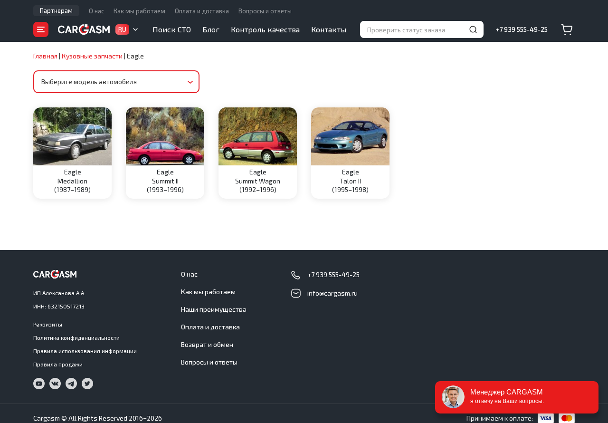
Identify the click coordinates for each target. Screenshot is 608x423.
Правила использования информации (85, 350)
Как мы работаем (139, 11)
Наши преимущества (214, 309)
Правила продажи (58, 364)
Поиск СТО (171, 29)
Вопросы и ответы (265, 11)
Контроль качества (265, 29)
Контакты (328, 29)
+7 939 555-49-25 (521, 29)
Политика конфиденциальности (76, 337)
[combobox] (116, 81)
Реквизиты (47, 324)
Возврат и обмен (207, 344)
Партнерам (56, 10)
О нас (96, 11)
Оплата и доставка (202, 11)
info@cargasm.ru (332, 293)
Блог (210, 29)
